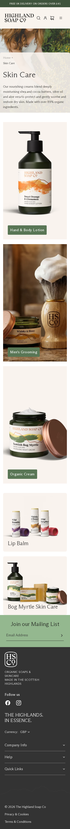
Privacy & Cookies (17, 814)
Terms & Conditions (18, 822)
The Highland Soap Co (31, 807)
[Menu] (60, 17)
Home (7, 57)
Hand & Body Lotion (27, 230)
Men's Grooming (23, 352)
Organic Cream (22, 474)
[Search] (38, 18)
